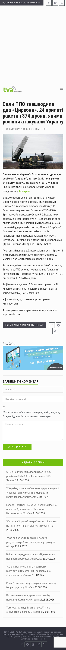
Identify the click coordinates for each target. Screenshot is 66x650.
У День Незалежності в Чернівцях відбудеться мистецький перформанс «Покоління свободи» (28, 571)
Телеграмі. (24, 191)
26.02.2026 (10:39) (18, 129)
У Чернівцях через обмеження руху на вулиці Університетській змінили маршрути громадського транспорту (32, 492)
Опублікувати (17, 447)
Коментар (40, 129)
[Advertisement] (33, 43)
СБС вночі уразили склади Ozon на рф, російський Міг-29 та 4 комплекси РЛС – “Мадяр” (29, 476)
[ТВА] (12, 88)
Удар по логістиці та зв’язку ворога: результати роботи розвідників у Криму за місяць (30, 542)
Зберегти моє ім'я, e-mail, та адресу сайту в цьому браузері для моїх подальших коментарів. (32, 414)
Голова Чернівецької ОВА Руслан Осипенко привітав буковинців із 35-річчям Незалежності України (31, 509)
